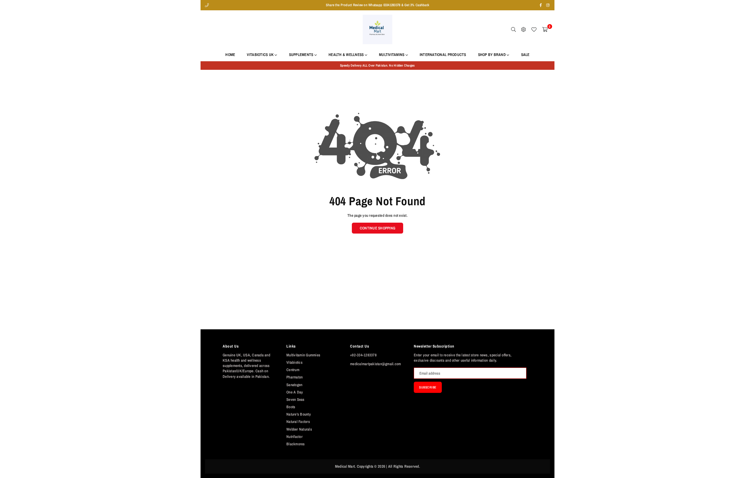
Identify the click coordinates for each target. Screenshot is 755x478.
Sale (525, 54)
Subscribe (427, 387)
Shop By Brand (492, 54)
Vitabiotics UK (261, 54)
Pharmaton (294, 377)
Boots (290, 406)
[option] (377, 65)
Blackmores (295, 443)
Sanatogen (294, 384)
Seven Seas (295, 399)
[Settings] (523, 29)
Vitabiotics (294, 362)
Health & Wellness (347, 54)
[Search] (513, 29)
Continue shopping (377, 228)
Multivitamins (392, 54)
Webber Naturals (299, 429)
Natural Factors (298, 421)
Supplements (301, 54)
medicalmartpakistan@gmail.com (375, 363)
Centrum (292, 369)
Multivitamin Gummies (303, 355)
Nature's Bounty (298, 414)
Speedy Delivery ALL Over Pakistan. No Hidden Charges (377, 65)
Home (230, 54)
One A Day (294, 392)
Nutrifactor (294, 436)
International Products (443, 54)
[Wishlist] (533, 29)
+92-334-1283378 (363, 355)
